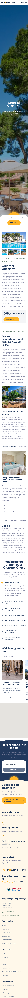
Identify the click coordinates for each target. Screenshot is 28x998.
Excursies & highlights (8, 996)
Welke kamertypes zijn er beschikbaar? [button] (12, 610)
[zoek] (18, 2)
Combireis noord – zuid (9, 943)
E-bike (3, 961)
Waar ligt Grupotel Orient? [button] (13, 582)
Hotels (4, 925)
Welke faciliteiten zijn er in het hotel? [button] (14, 602)
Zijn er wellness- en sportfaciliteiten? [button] (11, 631)
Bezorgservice (6, 968)
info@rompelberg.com (12, 915)
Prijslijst (4, 964)
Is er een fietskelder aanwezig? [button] (14, 615)
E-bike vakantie (6, 932)
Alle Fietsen (5, 954)
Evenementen (6, 929)
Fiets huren (6, 949)
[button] (24, 2)
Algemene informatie (8, 986)
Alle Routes (5, 989)
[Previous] (4, 240)
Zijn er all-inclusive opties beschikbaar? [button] (12, 638)
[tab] (9, 446)
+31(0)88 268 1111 (9, 912)
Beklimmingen (6, 993)
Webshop (5, 975)
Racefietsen (5, 957)
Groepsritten (6, 936)
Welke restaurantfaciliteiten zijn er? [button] (15, 620)
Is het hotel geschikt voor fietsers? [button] (15, 625)
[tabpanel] (14, 482)
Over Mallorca (7, 981)
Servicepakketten (7, 940)
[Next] (23, 240)
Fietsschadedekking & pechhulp (11, 971)
